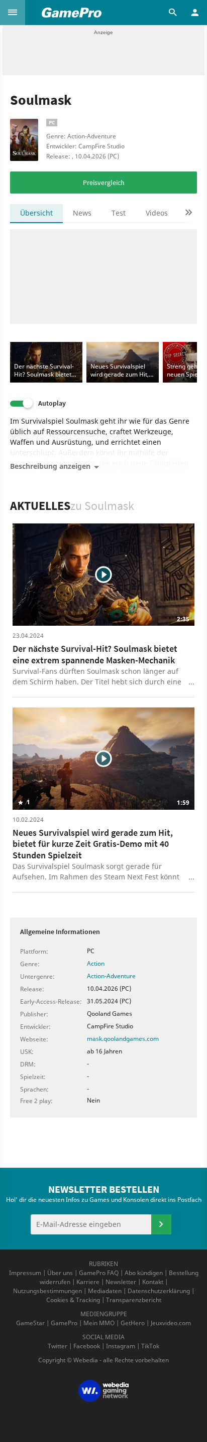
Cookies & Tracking (73, 1300)
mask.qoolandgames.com (123, 1038)
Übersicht (36, 213)
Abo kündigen (144, 1273)
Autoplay (52, 403)
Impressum (25, 1273)
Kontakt (152, 1282)
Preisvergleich (104, 182)
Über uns (60, 1273)
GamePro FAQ (99, 1273)
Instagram (120, 1346)
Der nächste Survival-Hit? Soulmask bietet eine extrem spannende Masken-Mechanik (95, 654)
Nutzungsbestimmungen (47, 1291)
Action (96, 963)
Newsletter (121, 1282)
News (82, 213)
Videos (157, 213)
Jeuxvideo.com (171, 1323)
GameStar (30, 1323)
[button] (12, 12)
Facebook (86, 1346)
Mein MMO (99, 1323)
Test (119, 213)
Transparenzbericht (133, 1300)
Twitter (57, 1346)
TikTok (150, 1346)
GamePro (64, 1323)
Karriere (87, 1282)
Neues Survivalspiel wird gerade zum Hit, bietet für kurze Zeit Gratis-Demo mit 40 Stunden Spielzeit (93, 844)
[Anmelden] (161, 1224)
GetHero (133, 1323)
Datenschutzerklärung (159, 1291)
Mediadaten (105, 1291)
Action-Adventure (111, 976)
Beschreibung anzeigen (50, 466)
